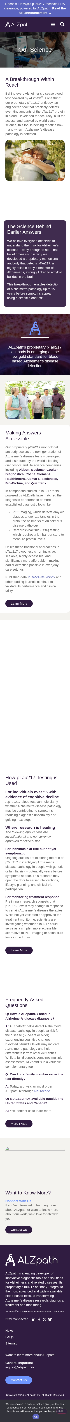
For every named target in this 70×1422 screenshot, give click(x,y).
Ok (36, 1416)
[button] (53, 24)
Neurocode (42, 1091)
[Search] (62, 25)
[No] (61, 1411)
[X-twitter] (44, 1319)
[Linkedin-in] (34, 1319)
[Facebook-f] (39, 1319)
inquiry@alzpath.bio (19, 1367)
